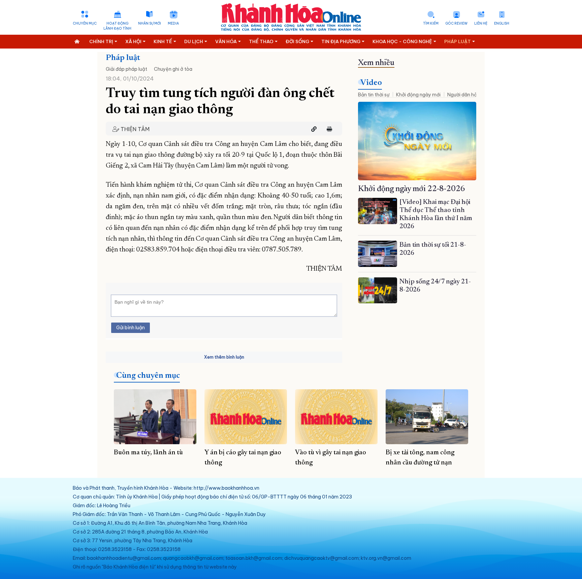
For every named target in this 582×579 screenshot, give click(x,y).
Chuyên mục (85, 23)
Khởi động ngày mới (418, 95)
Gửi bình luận (130, 328)
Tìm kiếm (431, 23)
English (501, 23)
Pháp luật (123, 58)
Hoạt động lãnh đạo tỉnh (117, 26)
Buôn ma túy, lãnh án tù (148, 452)
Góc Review (456, 23)
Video (371, 83)
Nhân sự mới (149, 23)
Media (173, 23)
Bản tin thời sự (373, 95)
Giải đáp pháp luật (126, 69)
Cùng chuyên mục (148, 376)
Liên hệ (480, 23)
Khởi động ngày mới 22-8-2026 (411, 189)
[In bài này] (327, 129)
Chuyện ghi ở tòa (173, 69)
